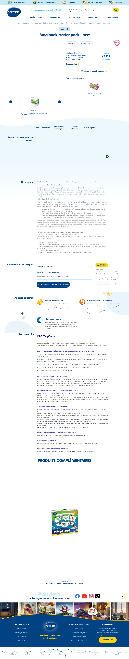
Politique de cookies (27, 653)
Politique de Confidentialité (79, 641)
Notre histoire (21, 628)
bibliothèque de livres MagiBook (89, 202)
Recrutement (21, 637)
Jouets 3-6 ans (26, 23)
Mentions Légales (14, 653)
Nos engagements (21, 632)
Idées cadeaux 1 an (80, 653)
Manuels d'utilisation (79, 637)
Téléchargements (19, 2)
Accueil (18, 23)
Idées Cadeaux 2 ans (94, 653)
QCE (71, 652)
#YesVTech (21, 641)
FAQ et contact (79, 628)
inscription (108, 640)
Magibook (91, 23)
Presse (4, 652)
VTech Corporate (62, 653)
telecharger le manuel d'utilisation (54, 284)
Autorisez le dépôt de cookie (37, 113)
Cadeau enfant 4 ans (80, 23)
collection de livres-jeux (57, 427)
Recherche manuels (95, 2)
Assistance (118, 2)
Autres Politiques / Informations (45, 653)
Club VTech (71, 2)
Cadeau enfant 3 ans (66, 23)
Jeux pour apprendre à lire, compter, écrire (45, 23)
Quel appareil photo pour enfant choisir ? (116, 653)
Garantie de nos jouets (79, 632)
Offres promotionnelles (46, 2)
